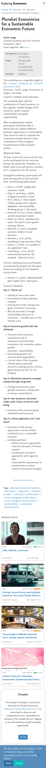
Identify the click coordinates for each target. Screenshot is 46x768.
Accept (19, 763)
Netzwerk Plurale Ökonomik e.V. (20, 709)
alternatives (10, 491)
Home (5, 10)
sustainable (26, 504)
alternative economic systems (25, 488)
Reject (8, 763)
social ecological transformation (20, 498)
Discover (17, 10)
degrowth (23, 491)
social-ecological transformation (20, 501)
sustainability (10, 504)
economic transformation (27, 494)
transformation (11, 507)
